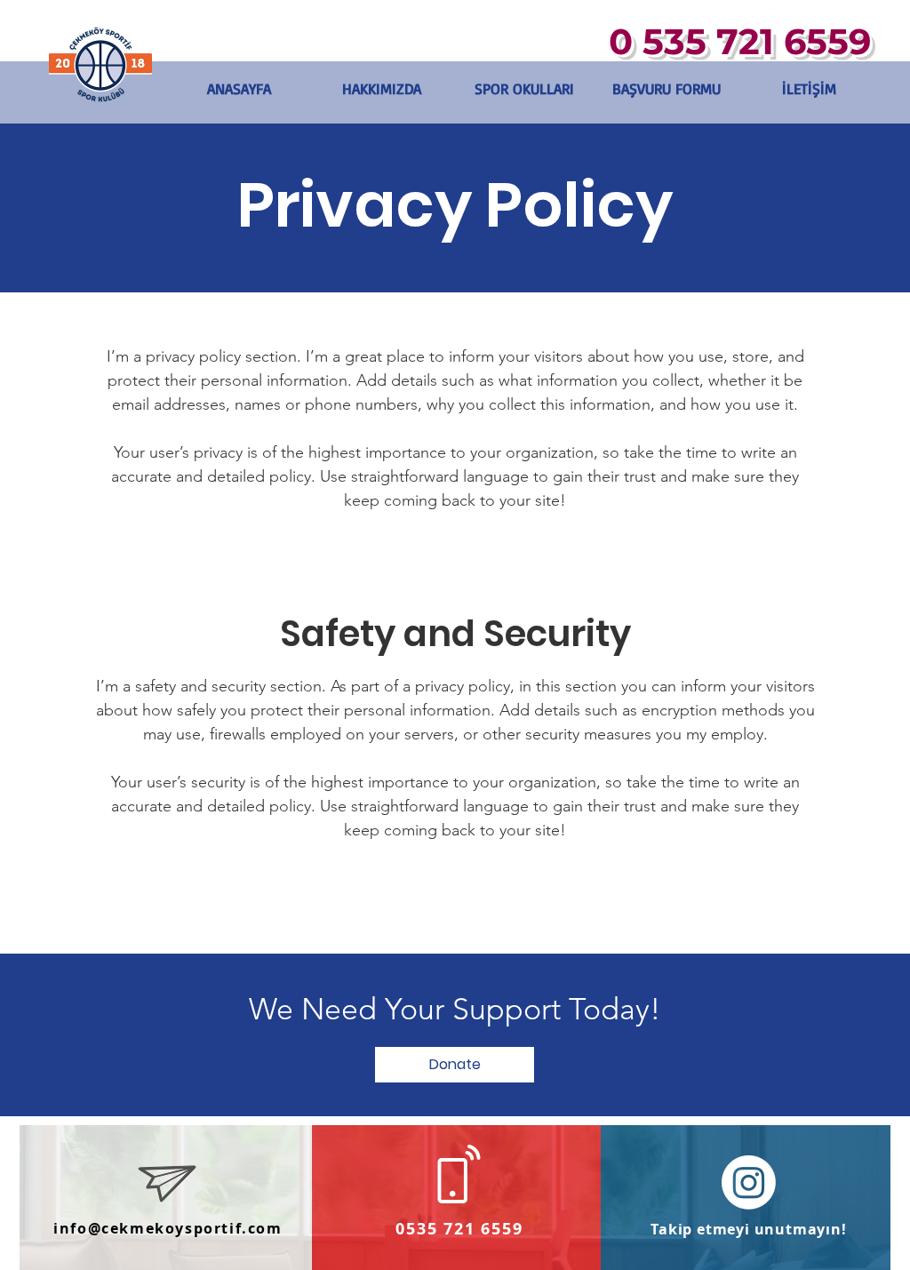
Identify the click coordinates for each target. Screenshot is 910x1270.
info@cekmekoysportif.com (167, 1228)
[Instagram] (749, 1182)
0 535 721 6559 (740, 41)
